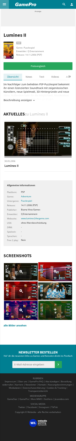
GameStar (12, 399)
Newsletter (30, 384)
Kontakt (42, 384)
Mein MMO (36, 399)
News (29, 76)
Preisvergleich (38, 66)
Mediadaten (15, 387)
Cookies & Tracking (56, 387)
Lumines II (11, 166)
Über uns (22, 381)
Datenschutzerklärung (34, 387)
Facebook (32, 407)
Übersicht (13, 76)
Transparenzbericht (38, 391)
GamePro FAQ (36, 381)
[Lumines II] (38, 139)
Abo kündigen (52, 381)
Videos (55, 76)
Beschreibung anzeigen (18, 100)
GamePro (24, 399)
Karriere (19, 384)
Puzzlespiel (26, 200)
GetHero (48, 399)
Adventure (26, 196)
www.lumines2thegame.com (35, 218)
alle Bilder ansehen (15, 325)
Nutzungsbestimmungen (60, 384)
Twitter (21, 407)
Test (41, 76)
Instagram (44, 407)
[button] (4, 4)
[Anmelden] (58, 364)
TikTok (54, 407)
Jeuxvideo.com (62, 399)
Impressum (10, 381)
